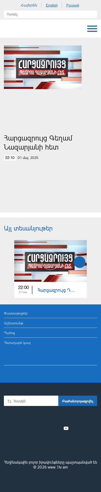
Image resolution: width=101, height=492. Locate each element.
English (52, 5)
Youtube (66, 428)
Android (65, 417)
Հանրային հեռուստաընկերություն (50, 448)
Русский (72, 5)
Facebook (32, 428)
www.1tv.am (58, 467)
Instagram (57, 428)
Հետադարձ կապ (17, 342)
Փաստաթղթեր (15, 313)
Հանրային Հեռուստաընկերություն (9, 29)
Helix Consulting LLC (50, 479)
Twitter (40, 428)
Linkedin (48, 428)
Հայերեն (29, 5)
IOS (36, 417)
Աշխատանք (13, 323)
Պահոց (9, 332)
